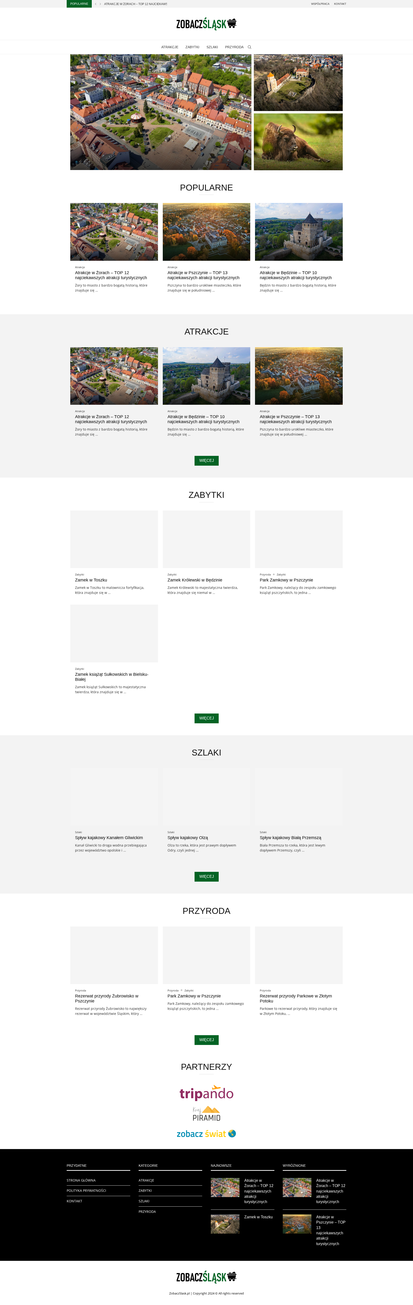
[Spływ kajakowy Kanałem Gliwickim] (114, 797)
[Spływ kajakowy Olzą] (206, 797)
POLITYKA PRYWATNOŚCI (86, 1190)
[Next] (100, 4)
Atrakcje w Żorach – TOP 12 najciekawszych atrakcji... (148, 4)
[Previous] (96, 4)
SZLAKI (212, 47)
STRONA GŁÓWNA (81, 1180)
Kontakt (340, 3)
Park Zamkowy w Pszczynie (286, 580)
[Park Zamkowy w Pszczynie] (299, 539)
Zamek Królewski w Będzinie (195, 580)
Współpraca (320, 3)
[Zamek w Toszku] (298, 82)
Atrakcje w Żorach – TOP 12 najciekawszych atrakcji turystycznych (111, 275)
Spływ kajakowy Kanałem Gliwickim (109, 837)
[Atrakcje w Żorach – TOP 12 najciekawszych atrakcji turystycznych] (114, 232)
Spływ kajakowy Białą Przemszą (290, 837)
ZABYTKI (192, 47)
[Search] (249, 47)
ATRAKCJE (169, 47)
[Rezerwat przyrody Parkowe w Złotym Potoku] (299, 955)
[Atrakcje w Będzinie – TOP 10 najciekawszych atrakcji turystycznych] (299, 232)
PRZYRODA (234, 47)
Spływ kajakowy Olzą (188, 837)
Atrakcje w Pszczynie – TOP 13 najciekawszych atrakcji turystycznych (203, 275)
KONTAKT (74, 1201)
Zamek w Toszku (276, 104)
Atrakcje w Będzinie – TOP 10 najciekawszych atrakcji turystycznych (296, 275)
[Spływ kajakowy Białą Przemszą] (299, 797)
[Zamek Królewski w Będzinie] (206, 539)
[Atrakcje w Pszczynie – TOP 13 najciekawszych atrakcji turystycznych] (206, 232)
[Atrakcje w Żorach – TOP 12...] (160, 112)
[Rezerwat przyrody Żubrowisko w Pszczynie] (298, 141)
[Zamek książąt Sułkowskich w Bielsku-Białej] (114, 633)
